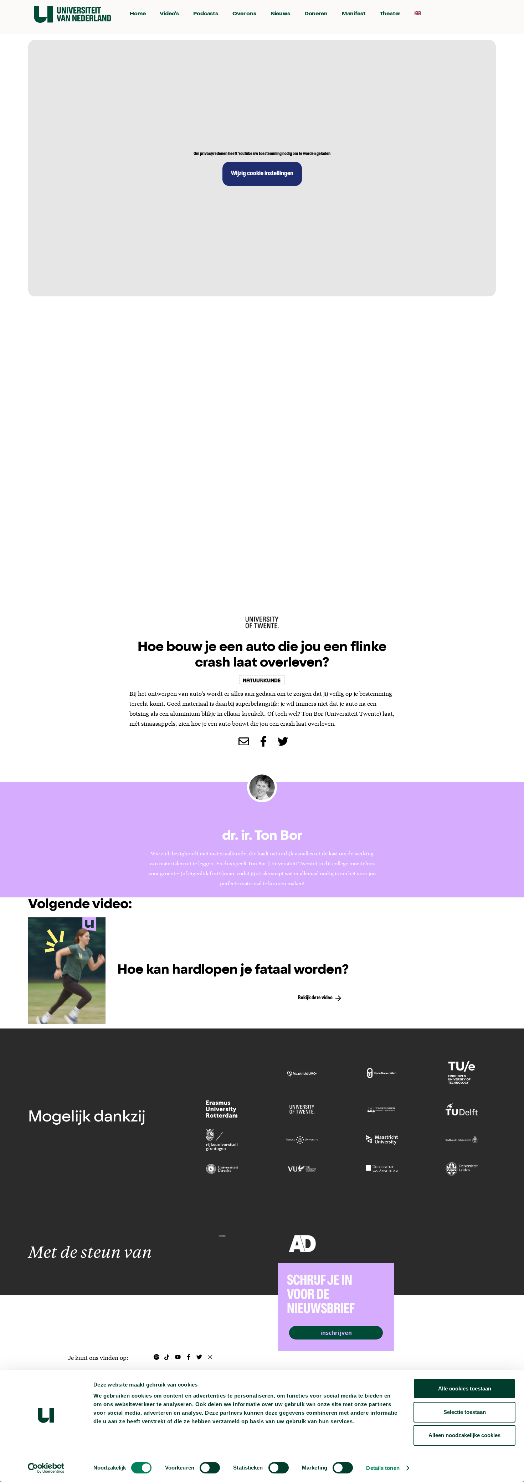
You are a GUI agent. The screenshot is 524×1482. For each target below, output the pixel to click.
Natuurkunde (262, 680)
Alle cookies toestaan (464, 1388)
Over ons (244, 14)
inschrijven (336, 1333)
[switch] (210, 1467)
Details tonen (382, 1468)
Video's (169, 14)
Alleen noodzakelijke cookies (464, 1435)
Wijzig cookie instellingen (262, 173)
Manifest (354, 14)
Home (137, 14)
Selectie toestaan (464, 1412)
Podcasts (205, 14)
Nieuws (280, 14)
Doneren (316, 14)
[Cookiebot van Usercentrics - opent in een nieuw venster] (46, 1468)
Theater (390, 14)
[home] (72, 14)
